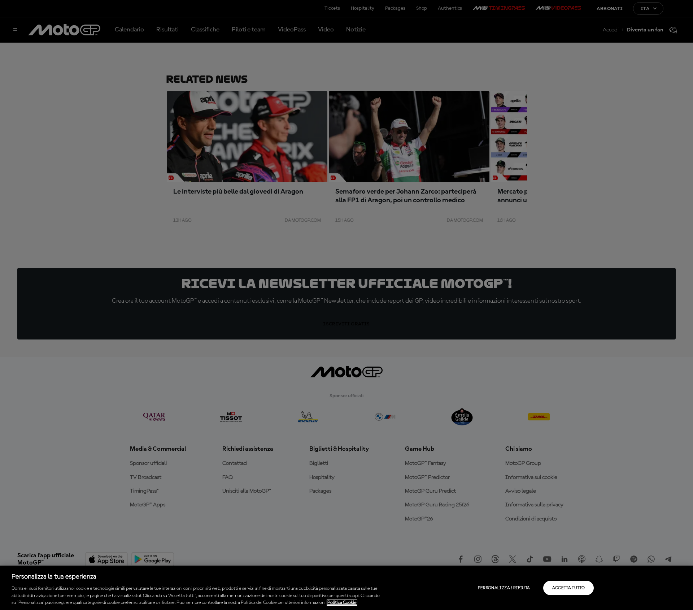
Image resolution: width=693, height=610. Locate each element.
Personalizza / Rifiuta (504, 588)
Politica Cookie (342, 602)
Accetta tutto (568, 588)
